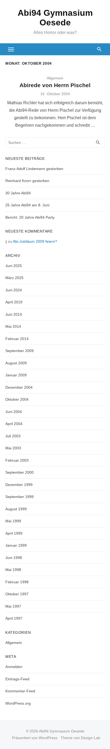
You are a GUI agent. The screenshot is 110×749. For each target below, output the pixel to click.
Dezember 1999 (19, 484)
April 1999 (13, 533)
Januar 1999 (16, 545)
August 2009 (16, 363)
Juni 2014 (13, 314)
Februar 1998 (17, 582)
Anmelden (13, 667)
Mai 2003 (13, 448)
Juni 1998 (13, 557)
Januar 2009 (16, 375)
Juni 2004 (13, 412)
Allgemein (13, 642)
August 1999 (16, 509)
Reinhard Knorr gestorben (27, 181)
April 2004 (13, 424)
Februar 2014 (17, 339)
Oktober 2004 (17, 399)
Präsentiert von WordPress (34, 738)
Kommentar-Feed (20, 691)
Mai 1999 (13, 521)
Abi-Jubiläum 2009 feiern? (35, 241)
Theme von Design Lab (80, 738)
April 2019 (13, 302)
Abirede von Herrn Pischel (55, 85)
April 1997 (13, 618)
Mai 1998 (13, 569)
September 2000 (19, 472)
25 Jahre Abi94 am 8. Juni (27, 205)
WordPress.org (18, 703)
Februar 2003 (17, 460)
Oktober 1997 (17, 594)
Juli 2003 (13, 436)
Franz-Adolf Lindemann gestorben (34, 169)
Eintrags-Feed (17, 679)
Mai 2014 (13, 326)
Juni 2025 (13, 266)
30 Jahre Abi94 (18, 193)
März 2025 (14, 278)
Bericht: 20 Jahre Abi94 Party (29, 217)
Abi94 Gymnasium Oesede (55, 17)
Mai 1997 (13, 606)
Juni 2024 (13, 290)
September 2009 (19, 351)
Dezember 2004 (19, 387)
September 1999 (19, 497)
